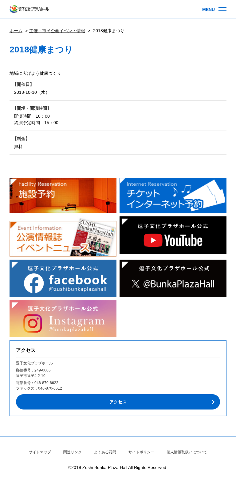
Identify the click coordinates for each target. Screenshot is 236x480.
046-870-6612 (50, 388)
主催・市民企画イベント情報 (57, 30)
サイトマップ (40, 452)
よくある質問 (105, 452)
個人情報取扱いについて (187, 452)
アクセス (118, 401)
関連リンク (72, 452)
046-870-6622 (46, 383)
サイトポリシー (141, 452)
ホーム (16, 30)
